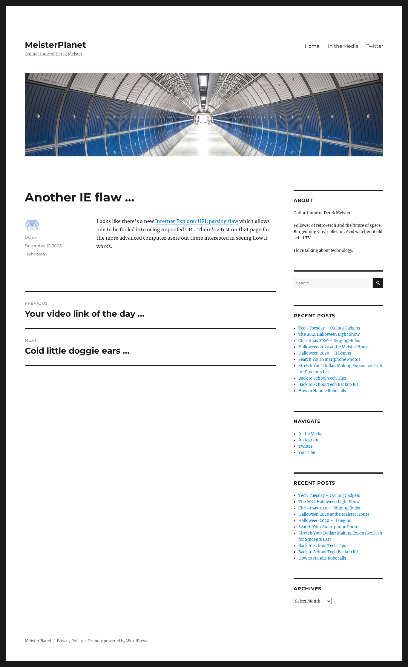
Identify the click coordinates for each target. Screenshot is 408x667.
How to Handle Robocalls (322, 390)
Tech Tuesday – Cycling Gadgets (329, 328)
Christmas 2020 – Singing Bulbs (329, 340)
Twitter (374, 46)
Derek (31, 237)
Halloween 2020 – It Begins (324, 353)
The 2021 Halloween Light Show (329, 334)
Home (312, 46)
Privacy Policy (70, 640)
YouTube (306, 452)
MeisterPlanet (55, 45)
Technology (36, 254)
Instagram (308, 440)
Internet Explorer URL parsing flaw (196, 221)
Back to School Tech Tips (322, 378)
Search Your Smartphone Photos (329, 359)
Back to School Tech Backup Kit (328, 384)
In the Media (343, 46)
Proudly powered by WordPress (117, 640)
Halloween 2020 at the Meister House (333, 346)
